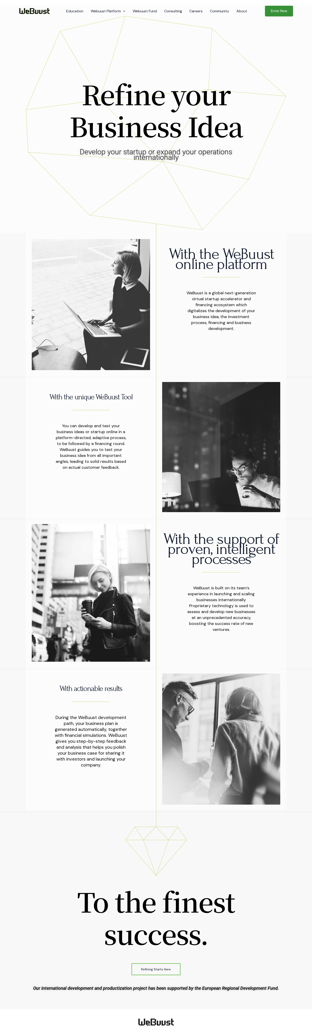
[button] (123, 11)
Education (74, 11)
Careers (196, 11)
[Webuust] (34, 10)
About (241, 11)
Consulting (173, 11)
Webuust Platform (106, 11)
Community (219, 11)
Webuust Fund (145, 11)
